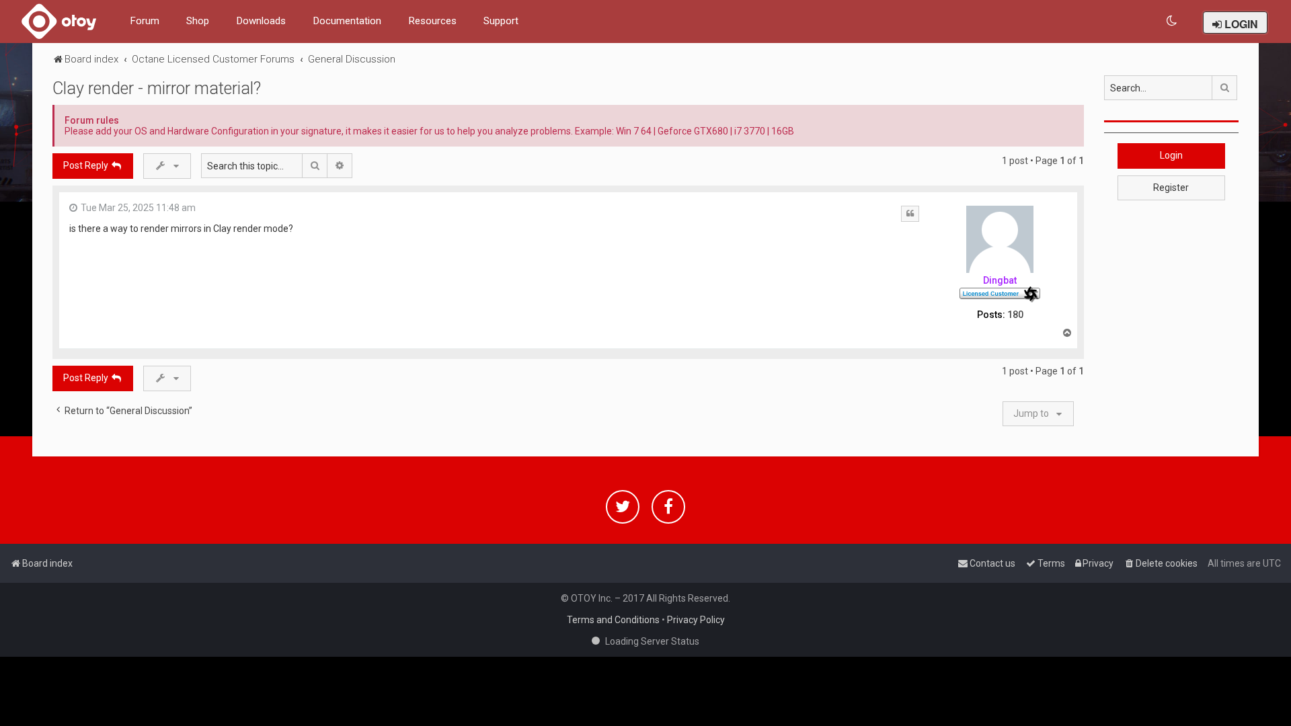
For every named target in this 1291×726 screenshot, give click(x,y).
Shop (197, 21)
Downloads (261, 21)
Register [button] (1171, 187)
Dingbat (1000, 280)
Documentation (347, 21)
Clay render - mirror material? (156, 88)
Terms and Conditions (613, 619)
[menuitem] (1172, 21)
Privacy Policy (696, 619)
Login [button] (1171, 155)
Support (500, 21)
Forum (144, 21)
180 (1015, 314)
